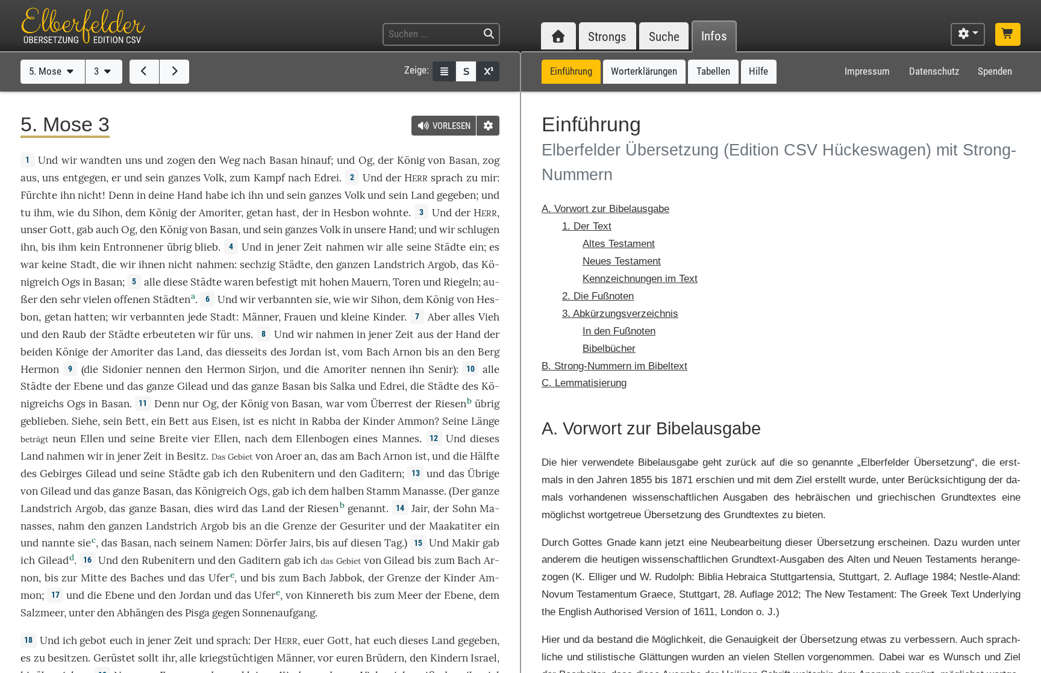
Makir (466, 542)
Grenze (300, 526)
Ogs (70, 282)
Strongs (607, 36)
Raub (74, 334)
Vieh (488, 317)
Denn (121, 195)
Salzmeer (42, 612)
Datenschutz (934, 71)
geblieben (43, 421)
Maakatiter (455, 526)
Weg (229, 160)
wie (65, 212)
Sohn (464, 508)
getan (259, 212)
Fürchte (38, 195)
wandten (101, 160)
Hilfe (758, 71)
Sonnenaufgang (278, 612)
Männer (260, 317)
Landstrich (399, 264)
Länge (485, 421)
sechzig (257, 264)
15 (418, 543)
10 (470, 369)
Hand (189, 195)
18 (28, 640)
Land (422, 195)
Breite (173, 438)
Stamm (383, 491)
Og (365, 160)
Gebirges (61, 473)
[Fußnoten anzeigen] (488, 71)
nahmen (345, 247)
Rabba (326, 421)
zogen (181, 160)
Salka (342, 386)
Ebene (88, 386)
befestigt (277, 282)
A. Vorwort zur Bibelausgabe (605, 208)
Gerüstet (114, 658)
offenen (132, 299)
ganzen (353, 264)
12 (434, 438)
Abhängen (140, 612)
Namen (233, 542)
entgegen (84, 177)
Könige (72, 351)
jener (289, 247)
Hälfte (484, 456)
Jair (419, 508)
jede (197, 317)
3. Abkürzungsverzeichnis (620, 313)
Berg (488, 351)
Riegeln (460, 282)
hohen (334, 282)
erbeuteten (169, 334)
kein (90, 247)
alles (464, 317)
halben (347, 491)
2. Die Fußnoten (598, 296)
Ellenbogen (322, 438)
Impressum (867, 71)
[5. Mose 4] (174, 72)
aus (28, 177)
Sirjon (263, 369)
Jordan (305, 351)
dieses (484, 438)
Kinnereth (330, 595)
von (372, 560)
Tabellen (713, 71)
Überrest (391, 403)
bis (48, 247)
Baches (147, 577)
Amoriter (220, 212)
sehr (70, 299)
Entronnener (133, 247)
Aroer (288, 456)
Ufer (219, 577)
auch (107, 229)
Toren (406, 282)
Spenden (995, 71)
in (169, 456)
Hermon (39, 369)
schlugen (478, 229)
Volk (214, 177)
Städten (171, 299)
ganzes (184, 177)
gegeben (456, 195)
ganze (160, 386)
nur (191, 403)
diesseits (246, 351)
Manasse (423, 491)
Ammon (416, 421)
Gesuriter (362, 526)
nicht (90, 195)
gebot (93, 640)
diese (175, 282)
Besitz (191, 456)
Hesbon (351, 212)
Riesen (450, 403)
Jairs (300, 542)
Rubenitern (287, 473)
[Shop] (1008, 34)
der (310, 212)
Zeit (313, 247)
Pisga (197, 612)
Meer (410, 595)
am (347, 456)
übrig (179, 247)
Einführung (571, 71)
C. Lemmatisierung (584, 383)
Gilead (192, 386)
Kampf (269, 177)
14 (400, 508)
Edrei (326, 177)
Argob (442, 264)
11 (143, 403)
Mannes (400, 438)
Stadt (83, 264)
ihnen (152, 264)
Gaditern (381, 473)
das (214, 351)
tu (25, 212)
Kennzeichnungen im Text (640, 278)
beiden (36, 351)
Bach (378, 351)
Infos (714, 36)
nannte (58, 542)
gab (85, 229)
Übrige (483, 473)
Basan (283, 160)
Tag (393, 542)
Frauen (300, 317)
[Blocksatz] (444, 71)
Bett (135, 421)
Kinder (388, 317)
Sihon (106, 212)
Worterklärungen (644, 71)
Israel (483, 658)
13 (415, 473)
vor (325, 658)
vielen (97, 299)
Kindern (449, 658)
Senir (440, 369)
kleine (355, 317)
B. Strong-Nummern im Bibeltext (614, 366)
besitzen (68, 658)
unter (82, 612)
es (263, 421)
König (411, 160)
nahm (71, 526)
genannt (367, 508)
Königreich (220, 491)
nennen (163, 369)
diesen (366, 542)
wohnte (390, 212)
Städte (450, 247)
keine (54, 264)
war (29, 264)
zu (472, 177)
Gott (60, 229)
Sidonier (122, 369)
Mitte (94, 577)
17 (55, 594)
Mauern (369, 282)
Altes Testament (619, 243)
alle (394, 247)
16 (87, 560)
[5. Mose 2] (144, 72)
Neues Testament (622, 261)
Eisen (224, 421)
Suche (664, 36)
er (116, 177)
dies (203, 508)
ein (476, 247)
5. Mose (46, 71)
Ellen (92, 438)
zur (69, 577)
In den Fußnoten (619, 331)
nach (165, 542)
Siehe (85, 421)
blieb (206, 247)
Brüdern (385, 658)
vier (201, 438)
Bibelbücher (609, 348)
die (109, 264)
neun (64, 438)
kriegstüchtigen (236, 658)
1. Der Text (586, 226)
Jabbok (346, 577)
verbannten (285, 299)
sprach (447, 177)
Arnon (407, 351)
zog (491, 160)
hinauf (316, 160)
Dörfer (271, 542)
